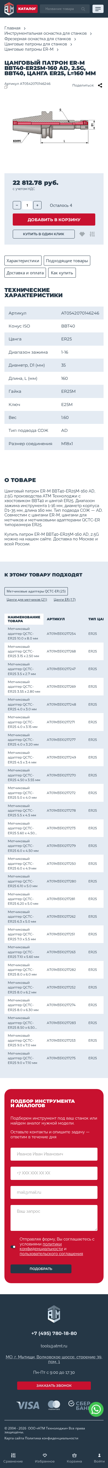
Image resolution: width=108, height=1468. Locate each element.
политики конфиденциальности (41, 1246)
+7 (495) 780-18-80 (54, 1333)
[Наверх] (96, 1429)
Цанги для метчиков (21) (27, 599)
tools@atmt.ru (54, 1346)
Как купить (62, 272)
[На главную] (9, 8)
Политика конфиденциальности (51, 1438)
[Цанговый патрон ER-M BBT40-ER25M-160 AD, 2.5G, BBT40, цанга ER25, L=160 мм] (54, 126)
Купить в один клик (43, 234)
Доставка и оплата (25, 272)
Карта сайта (14, 1438)
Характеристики (23, 260)
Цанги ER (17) (65, 599)
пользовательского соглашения (51, 1253)
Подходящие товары (67, 260)
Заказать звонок (54, 1385)
